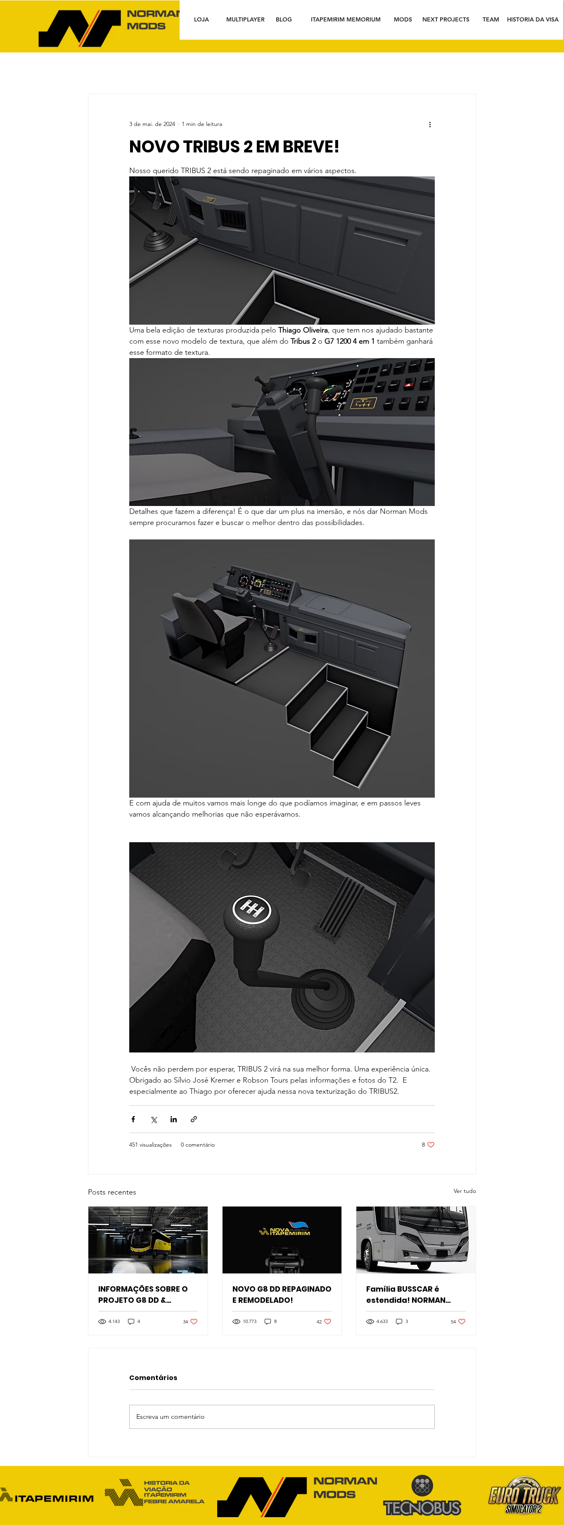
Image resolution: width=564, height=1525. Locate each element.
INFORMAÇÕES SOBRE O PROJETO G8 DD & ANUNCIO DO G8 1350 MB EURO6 (145, 1295)
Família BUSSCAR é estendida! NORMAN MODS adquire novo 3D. (411, 1295)
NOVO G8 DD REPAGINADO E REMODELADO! (282, 1294)
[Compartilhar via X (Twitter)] (153, 1119)
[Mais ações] (430, 124)
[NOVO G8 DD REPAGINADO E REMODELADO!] (282, 1240)
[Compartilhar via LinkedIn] (174, 1119)
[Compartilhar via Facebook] (133, 1119)
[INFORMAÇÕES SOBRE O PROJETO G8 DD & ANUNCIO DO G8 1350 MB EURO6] (148, 1240)
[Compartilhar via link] (194, 1119)
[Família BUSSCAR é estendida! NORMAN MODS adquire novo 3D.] (416, 1240)
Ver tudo (465, 1191)
